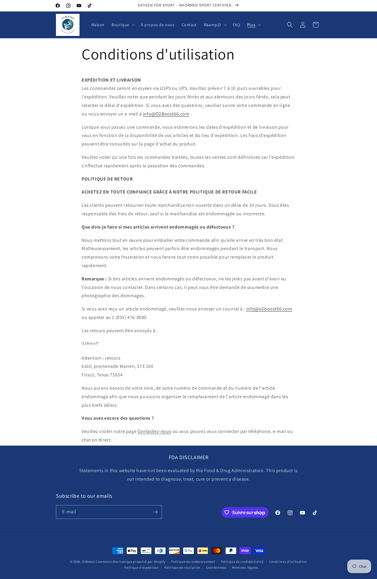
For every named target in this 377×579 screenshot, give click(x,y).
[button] (122, 25)
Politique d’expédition (141, 567)
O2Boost (88, 562)
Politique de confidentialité (242, 562)
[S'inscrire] (155, 512)
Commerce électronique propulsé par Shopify (130, 562)
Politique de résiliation (182, 567)
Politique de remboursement (193, 562)
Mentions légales (245, 567)
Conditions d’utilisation (288, 562)
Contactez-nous (154, 431)
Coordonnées (216, 567)
